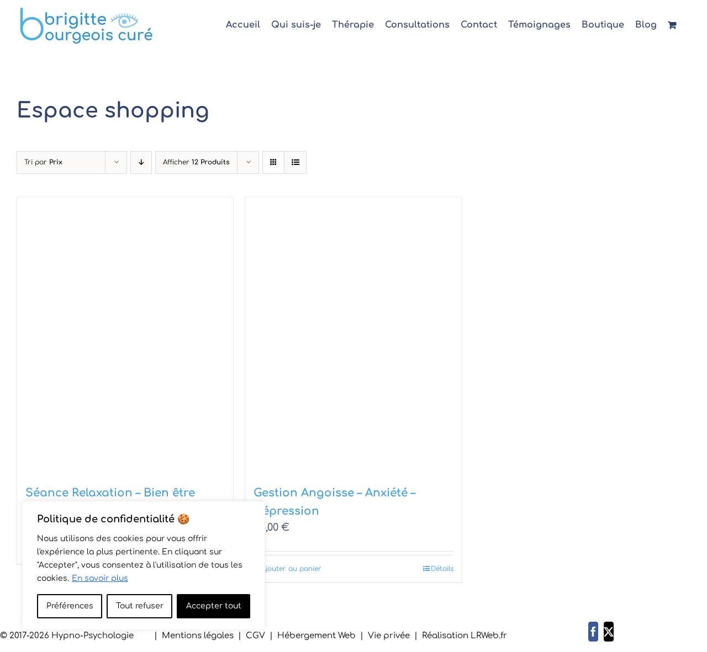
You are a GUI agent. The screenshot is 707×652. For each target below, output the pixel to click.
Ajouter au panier (291, 569)
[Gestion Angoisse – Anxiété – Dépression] (353, 334)
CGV (255, 635)
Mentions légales (198, 635)
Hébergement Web (316, 635)
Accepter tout (213, 606)
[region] (143, 565)
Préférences (69, 606)
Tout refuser (139, 606)
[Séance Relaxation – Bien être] (125, 334)
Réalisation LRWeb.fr (464, 635)
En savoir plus (100, 578)
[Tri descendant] (141, 162)
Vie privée (389, 635)
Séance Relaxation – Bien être (110, 493)
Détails (442, 569)
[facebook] (593, 632)
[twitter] (609, 632)
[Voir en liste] (295, 162)
